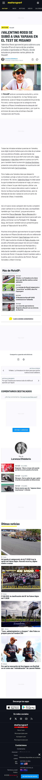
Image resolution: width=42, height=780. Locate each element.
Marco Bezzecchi (28, 214)
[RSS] (32, 719)
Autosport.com (21, 736)
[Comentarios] (38, 59)
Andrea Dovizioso (32, 162)
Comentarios (21, 749)
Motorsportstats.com (21, 740)
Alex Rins (15, 159)
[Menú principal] (3, 2)
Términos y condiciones (14, 770)
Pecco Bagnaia (15, 214)
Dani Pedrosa (24, 237)
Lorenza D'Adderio (11, 58)
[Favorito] (33, 59)
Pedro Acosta (30, 240)
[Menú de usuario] (38, 3)
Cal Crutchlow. (21, 168)
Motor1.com (21, 730)
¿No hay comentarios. (21, 397)
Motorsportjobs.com (21, 733)
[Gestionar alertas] (24, 359)
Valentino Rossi (23, 179)
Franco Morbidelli (8, 217)
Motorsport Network (16, 775)
